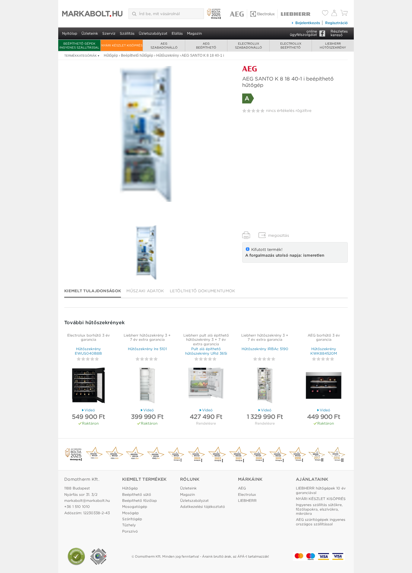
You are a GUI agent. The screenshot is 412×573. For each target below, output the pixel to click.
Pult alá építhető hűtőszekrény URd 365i (206, 351)
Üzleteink (89, 33)
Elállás (177, 33)
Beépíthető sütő (136, 494)
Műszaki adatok (145, 291)
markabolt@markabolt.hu (87, 500)
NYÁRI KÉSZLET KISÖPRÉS (121, 45)
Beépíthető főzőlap (139, 500)
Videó (89, 410)
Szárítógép (132, 519)
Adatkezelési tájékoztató (202, 506)
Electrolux (247, 494)
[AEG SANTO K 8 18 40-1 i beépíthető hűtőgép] (146, 134)
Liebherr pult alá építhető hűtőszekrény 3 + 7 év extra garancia (206, 339)
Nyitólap (69, 33)
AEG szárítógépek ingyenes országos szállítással (320, 521)
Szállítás (127, 33)
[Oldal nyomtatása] (246, 235)
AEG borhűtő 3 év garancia (324, 337)
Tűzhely (129, 525)
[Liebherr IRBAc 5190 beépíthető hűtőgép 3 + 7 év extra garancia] (265, 386)
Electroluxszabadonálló (248, 45)
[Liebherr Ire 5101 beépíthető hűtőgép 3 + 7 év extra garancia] (147, 386)
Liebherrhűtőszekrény (333, 45)
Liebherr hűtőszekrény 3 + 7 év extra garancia (147, 337)
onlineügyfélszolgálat (303, 33)
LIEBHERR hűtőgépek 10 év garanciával (321, 490)
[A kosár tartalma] (344, 14)
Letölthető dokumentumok (202, 291)
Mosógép (130, 513)
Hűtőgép (130, 488)
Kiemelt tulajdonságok (92, 291)
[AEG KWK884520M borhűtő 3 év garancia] (323, 386)
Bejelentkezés (307, 23)
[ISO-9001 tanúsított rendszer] (99, 556)
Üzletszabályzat (153, 33)
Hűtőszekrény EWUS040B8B (88, 351)
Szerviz (109, 33)
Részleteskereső (339, 33)
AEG (242, 488)
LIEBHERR (247, 500)
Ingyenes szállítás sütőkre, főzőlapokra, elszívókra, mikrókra (319, 509)
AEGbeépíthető (206, 45)
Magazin (194, 33)
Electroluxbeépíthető (290, 45)
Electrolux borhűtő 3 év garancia (88, 337)
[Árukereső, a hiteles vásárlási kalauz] (76, 556)
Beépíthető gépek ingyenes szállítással (79, 45)
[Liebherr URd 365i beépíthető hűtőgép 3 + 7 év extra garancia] (206, 386)
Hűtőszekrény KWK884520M (323, 351)
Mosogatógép (134, 506)
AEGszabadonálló (164, 45)
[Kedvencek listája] (325, 13)
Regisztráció (336, 23)
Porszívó (130, 531)
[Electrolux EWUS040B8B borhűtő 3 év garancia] (88, 386)
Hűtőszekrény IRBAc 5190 (265, 349)
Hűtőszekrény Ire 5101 (147, 349)
